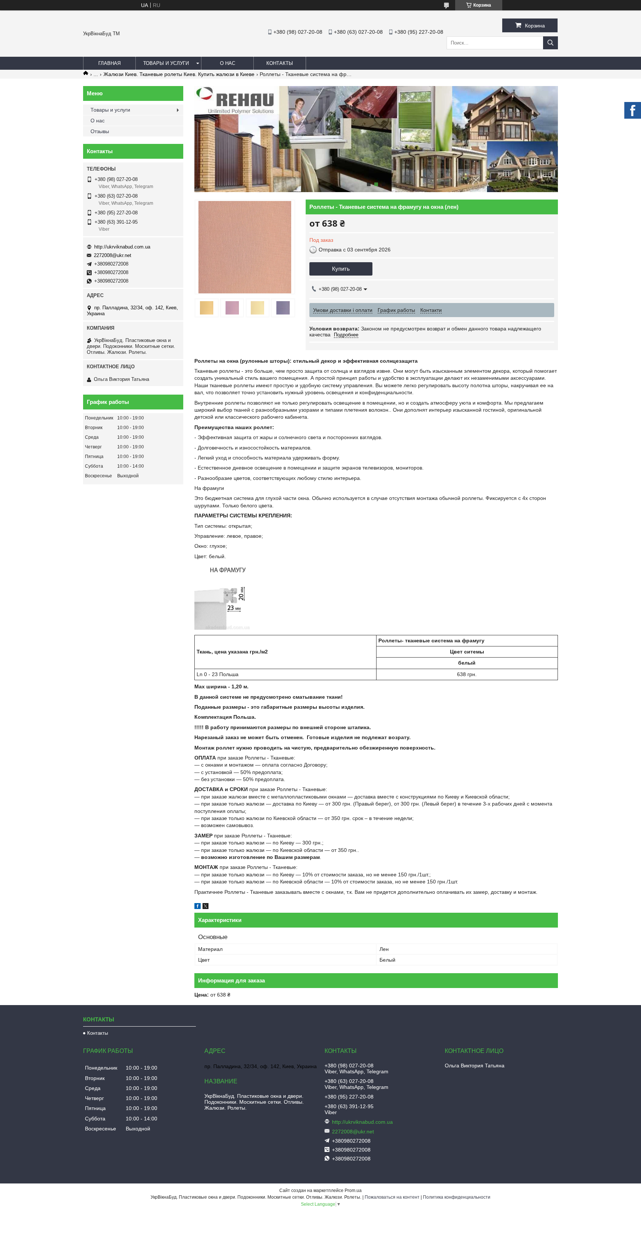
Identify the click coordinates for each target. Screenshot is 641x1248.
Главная (109, 63)
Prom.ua (353, 1190)
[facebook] (197, 907)
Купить (341, 269)
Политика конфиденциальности (456, 1197)
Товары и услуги (166, 63)
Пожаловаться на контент (392, 1197)
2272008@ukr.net (112, 255)
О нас (227, 63)
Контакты (279, 63)
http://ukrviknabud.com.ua (122, 247)
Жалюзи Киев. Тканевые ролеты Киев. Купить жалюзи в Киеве (178, 74)
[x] (205, 907)
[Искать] (550, 42)
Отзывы (100, 131)
